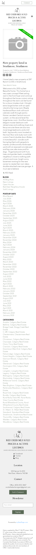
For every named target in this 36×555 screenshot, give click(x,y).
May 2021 (7, 306)
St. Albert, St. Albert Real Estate (16, 410)
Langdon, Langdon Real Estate (16, 371)
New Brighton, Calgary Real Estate (17, 385)
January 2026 (9, 211)
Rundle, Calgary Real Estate (14, 395)
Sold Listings (8, 189)
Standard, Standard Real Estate (16, 412)
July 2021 (7, 301)
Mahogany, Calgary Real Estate (16, 376)
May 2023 (7, 259)
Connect (27, 3)
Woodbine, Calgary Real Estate (16, 422)
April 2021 (7, 308)
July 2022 (7, 276)
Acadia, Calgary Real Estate (14, 322)
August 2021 (8, 298)
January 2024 (9, 250)
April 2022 (7, 284)
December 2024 (9, 237)
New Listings (8, 182)
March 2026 (8, 206)
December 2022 (9, 264)
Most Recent (8, 196)
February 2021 (9, 313)
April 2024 (7, 245)
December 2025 (10, 213)
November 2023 (10, 252)
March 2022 (8, 286)
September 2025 (10, 218)
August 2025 (8, 220)
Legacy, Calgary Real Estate (14, 373)
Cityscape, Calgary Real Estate (15, 342)
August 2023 (8, 257)
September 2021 (10, 296)
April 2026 (7, 203)
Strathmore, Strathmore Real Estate (20, 72)
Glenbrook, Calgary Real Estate (16, 364)
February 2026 (9, 208)
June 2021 (7, 303)
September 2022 (10, 272)
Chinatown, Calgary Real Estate (16, 339)
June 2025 (7, 225)
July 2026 (7, 199)
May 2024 (7, 242)
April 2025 (7, 228)
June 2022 (7, 279)
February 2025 (9, 233)
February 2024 (9, 247)
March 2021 (7, 310)
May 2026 (7, 201)
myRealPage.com (22, 522)
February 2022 (9, 289)
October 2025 (9, 216)
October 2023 (8, 255)
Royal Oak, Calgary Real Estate (16, 393)
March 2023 (8, 262)
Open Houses (8, 184)
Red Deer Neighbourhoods (14, 187)
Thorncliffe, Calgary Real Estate (16, 417)
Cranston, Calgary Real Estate (15, 347)
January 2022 (9, 291)
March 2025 (8, 230)
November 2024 (10, 240)
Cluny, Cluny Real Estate (13, 344)
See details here (9, 85)
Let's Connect (18, 492)
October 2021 (8, 293)
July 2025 (7, 223)
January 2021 (8, 315)
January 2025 (9, 235)
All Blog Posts (8, 180)
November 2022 (10, 267)
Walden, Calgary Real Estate (15, 420)
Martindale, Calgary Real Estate (16, 378)
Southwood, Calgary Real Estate (16, 407)
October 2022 (8, 269)
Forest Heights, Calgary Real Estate (17, 356)
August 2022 (8, 274)
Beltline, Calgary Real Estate (14, 325)
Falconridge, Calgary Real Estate (16, 354)
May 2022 (7, 281)
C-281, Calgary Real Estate (14, 332)
